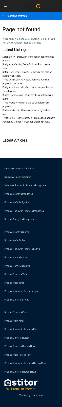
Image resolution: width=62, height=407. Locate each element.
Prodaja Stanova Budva (16, 232)
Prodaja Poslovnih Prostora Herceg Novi (25, 363)
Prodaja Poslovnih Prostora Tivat (21, 291)
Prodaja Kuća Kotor (14, 321)
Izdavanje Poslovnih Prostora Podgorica (25, 185)
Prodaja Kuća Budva (14, 240)
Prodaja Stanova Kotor (16, 312)
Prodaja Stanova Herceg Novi (19, 346)
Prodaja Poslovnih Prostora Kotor (21, 329)
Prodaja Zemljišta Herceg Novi (20, 371)
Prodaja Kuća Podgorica (16, 202)
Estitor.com (37, 395)
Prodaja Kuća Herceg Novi (17, 355)
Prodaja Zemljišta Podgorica (19, 219)
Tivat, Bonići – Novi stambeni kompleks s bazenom (28, 118)
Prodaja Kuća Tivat (14, 282)
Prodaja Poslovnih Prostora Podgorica (24, 211)
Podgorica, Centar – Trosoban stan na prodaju (26, 121)
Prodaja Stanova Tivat (16, 274)
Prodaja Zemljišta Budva (17, 266)
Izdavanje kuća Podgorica (17, 177)
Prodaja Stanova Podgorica (18, 194)
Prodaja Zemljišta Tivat (16, 299)
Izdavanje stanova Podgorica (19, 168)
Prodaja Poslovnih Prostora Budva (22, 249)
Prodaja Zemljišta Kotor (16, 337)
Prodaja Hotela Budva (15, 257)
